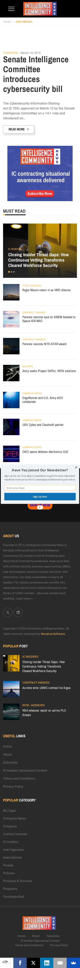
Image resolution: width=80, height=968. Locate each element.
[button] (40, 470)
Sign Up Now (40, 496)
